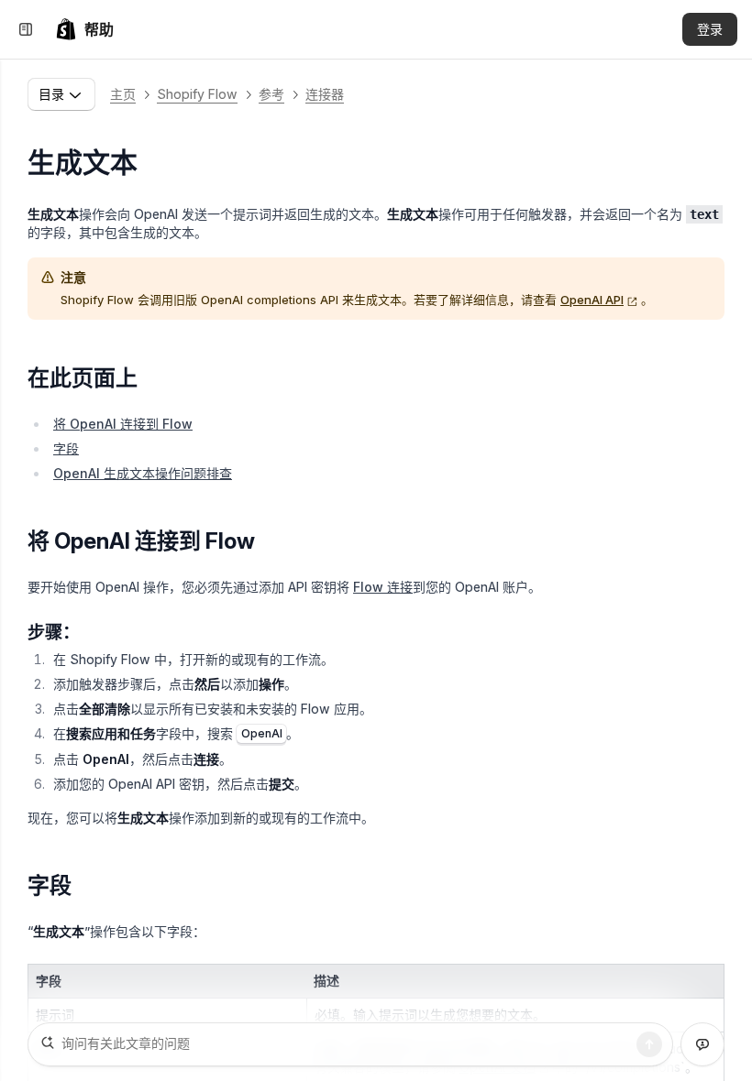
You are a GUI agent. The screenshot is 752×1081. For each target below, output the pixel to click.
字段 (66, 448)
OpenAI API (592, 299)
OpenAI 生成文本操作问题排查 (142, 473)
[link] (84, 29)
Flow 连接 (383, 587)
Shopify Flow (197, 94)
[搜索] (649, 1044)
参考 (271, 94)
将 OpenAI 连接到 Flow (123, 423)
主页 (123, 94)
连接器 (324, 94)
